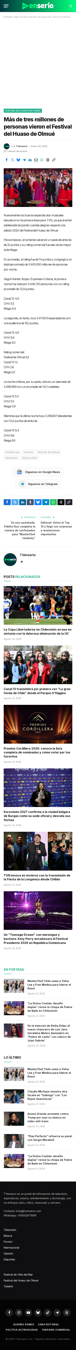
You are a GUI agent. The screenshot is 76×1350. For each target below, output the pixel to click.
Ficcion (8, 1241)
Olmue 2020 (29, 457)
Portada (8, 17)
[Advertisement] (38, 63)
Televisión (10, 1229)
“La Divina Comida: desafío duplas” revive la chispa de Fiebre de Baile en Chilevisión (49, 1007)
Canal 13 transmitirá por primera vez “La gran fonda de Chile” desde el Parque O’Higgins (37, 691)
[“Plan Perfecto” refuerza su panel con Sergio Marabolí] (14, 1141)
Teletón (8, 1286)
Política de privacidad (22, 1329)
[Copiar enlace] (53, 160)
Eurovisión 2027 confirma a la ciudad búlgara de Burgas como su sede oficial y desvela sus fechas (37, 816)
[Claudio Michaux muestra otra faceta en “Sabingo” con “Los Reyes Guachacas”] (14, 1096)
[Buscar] (70, 6)
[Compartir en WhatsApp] (42, 160)
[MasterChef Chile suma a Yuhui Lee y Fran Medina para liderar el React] (14, 986)
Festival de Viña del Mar (18, 1274)
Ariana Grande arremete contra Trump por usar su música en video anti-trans (48, 1117)
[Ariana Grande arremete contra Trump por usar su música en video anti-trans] (14, 1119)
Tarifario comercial (56, 1329)
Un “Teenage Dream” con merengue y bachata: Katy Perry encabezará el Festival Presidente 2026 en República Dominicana (36, 939)
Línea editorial (48, 1324)
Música (8, 1235)
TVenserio (21, 146)
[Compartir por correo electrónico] (36, 160)
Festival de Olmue (49, 452)
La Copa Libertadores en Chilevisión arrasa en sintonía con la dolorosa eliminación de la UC (38, 631)
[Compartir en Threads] (48, 160)
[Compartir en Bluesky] (18, 160)
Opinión (8, 1253)
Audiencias (12, 452)
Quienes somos (23, 1324)
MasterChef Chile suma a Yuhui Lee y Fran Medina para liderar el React (49, 984)
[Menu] (6, 6)
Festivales (12, 457)
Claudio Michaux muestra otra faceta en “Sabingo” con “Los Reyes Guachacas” (47, 1095)
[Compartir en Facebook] (6, 160)
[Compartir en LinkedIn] (30, 160)
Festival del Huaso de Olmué (22, 110)
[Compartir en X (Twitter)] (12, 160)
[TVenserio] (38, 6)
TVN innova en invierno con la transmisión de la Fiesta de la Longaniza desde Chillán (37, 877)
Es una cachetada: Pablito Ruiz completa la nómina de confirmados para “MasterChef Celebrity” (19, 530)
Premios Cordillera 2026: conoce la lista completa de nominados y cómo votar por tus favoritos (37, 752)
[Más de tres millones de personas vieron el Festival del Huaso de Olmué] (38, 187)
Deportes (9, 1259)
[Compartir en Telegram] (24, 160)
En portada (14, 969)
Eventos (28, 452)
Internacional (11, 1247)
